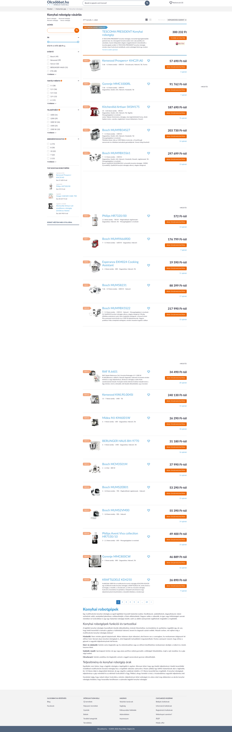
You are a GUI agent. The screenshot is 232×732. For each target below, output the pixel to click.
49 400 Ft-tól (178, 534)
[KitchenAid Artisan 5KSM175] (95, 111)
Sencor (53, 64)
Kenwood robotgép (64, 18)
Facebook (50, 706)
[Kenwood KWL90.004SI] (95, 399)
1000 (52, 115)
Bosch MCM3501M (114, 464)
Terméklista (87, 723)
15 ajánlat (183, 319)
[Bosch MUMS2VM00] (95, 515)
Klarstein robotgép (52, 20)
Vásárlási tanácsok (126, 702)
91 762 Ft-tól (178, 84)
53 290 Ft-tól (178, 487)
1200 (52, 118)
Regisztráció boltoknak (164, 710)
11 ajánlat (183, 273)
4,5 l (52, 93)
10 (51, 151)
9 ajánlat (183, 591)
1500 (52, 126)
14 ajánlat (183, 141)
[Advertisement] (198, 49)
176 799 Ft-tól (177, 239)
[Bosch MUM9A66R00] (95, 243)
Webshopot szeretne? (164, 714)
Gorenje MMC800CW (116, 556)
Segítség (123, 706)
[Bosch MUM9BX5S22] (95, 313)
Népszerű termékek (90, 706)
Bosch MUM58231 (114, 285)
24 (147, 602)
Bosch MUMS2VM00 (115, 510)
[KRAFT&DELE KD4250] (95, 584)
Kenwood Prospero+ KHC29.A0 (122, 60)
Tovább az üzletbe (178, 38)
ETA (51, 71)
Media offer (160, 723)
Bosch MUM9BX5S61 (116, 153)
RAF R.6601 (110, 371)
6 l (51, 100)
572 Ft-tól (180, 216)
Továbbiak (50, 74)
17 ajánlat (183, 296)
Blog (48, 702)
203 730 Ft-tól (177, 130)
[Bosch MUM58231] (95, 289)
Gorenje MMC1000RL (116, 83)
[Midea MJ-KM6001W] (95, 422)
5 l (51, 86)
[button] (177, 3)
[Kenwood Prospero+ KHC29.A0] (95, 65)
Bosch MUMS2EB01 (115, 487)
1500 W (53, 129)
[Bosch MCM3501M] (95, 468)
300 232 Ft (179, 32)
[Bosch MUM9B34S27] (95, 134)
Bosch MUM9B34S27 (116, 130)
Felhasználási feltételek (128, 710)
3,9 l (52, 96)
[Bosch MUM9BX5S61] (95, 158)
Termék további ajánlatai (110, 49)
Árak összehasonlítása (176, 67)
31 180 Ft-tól (178, 441)
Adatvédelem (124, 714)
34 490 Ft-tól (178, 372)
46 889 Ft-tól (178, 557)
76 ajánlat (183, 118)
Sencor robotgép (65, 20)
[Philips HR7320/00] (95, 220)
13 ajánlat (183, 164)
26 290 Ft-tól (178, 418)
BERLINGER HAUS (57, 67)
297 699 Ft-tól (177, 153)
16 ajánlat (183, 452)
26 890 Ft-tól (178, 580)
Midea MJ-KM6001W (116, 418)
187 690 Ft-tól (177, 107)
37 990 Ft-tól (178, 464)
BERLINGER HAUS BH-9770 (120, 441)
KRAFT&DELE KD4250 (117, 579)
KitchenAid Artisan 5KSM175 (121, 107)
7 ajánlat (183, 95)
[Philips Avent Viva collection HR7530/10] (95, 538)
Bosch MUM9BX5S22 (116, 308)
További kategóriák (90, 719)
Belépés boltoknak (162, 702)
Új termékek (87, 702)
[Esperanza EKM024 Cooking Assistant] (95, 266)
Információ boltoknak (164, 706)
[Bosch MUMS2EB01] (95, 492)
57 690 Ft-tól (178, 61)
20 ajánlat (183, 383)
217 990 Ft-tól (177, 308)
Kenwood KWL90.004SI (117, 394)
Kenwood (53, 60)
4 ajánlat (183, 72)
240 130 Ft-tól (177, 395)
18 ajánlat (183, 429)
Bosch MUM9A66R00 (116, 239)
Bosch (52, 56)
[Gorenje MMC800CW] (95, 561)
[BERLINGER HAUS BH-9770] (95, 445)
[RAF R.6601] (95, 376)
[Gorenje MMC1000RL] (95, 88)
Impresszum (124, 719)
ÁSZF (158, 719)
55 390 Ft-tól (178, 510)
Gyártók (86, 710)
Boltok (85, 714)
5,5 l (52, 89)
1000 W (53, 122)
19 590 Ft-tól (178, 262)
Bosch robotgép (51, 18)
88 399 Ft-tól (178, 285)
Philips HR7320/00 (114, 215)
